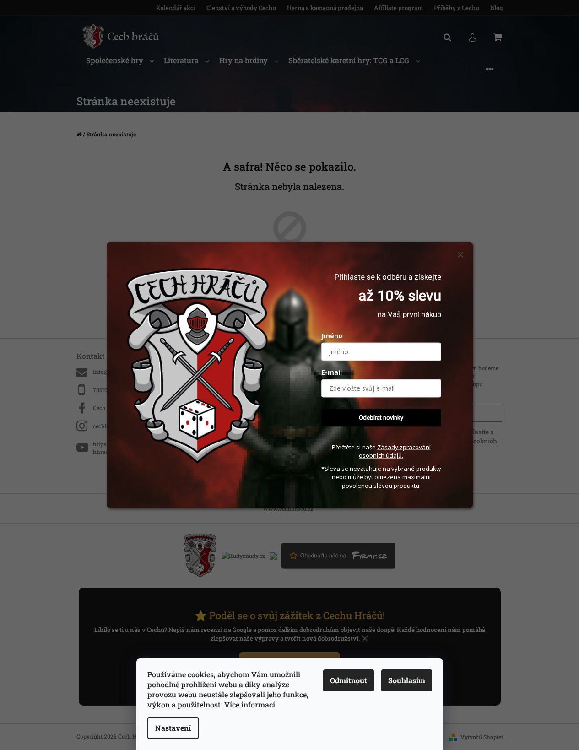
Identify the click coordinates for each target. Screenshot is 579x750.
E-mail (331, 372)
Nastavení (173, 728)
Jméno (331, 335)
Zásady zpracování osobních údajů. (395, 450)
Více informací (249, 704)
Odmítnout (348, 680)
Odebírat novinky (381, 417)
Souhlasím (406, 680)
